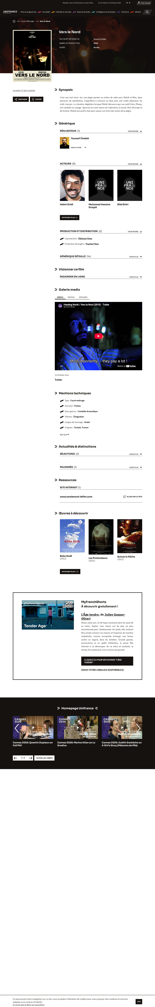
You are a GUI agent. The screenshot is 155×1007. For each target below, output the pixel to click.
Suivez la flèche (126, 556)
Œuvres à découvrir (24, 91)
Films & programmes (28, 12)
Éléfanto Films (85, 238)
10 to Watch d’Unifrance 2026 (109, 3)
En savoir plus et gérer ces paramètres (28, 1005)
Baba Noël (66, 556)
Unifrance (125, 12)
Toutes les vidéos (44, 758)
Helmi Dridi (66, 204)
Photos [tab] (71, 297)
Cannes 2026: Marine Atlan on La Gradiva (33, 744)
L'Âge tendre (90, 614)
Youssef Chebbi (99, 39)
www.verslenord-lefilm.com (76, 496)
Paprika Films (92, 244)
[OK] (139, 1002)
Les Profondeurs (98, 558)
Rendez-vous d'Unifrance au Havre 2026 (78, 3)
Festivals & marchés (63, 12)
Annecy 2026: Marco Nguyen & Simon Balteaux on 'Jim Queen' (121, 744)
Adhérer (138, 12)
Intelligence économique (105, 12)
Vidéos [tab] (60, 297)
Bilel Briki (122, 204)
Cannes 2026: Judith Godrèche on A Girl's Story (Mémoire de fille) (78, 744)
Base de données (83, 12)
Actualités (46, 12)
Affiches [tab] (83, 297)
